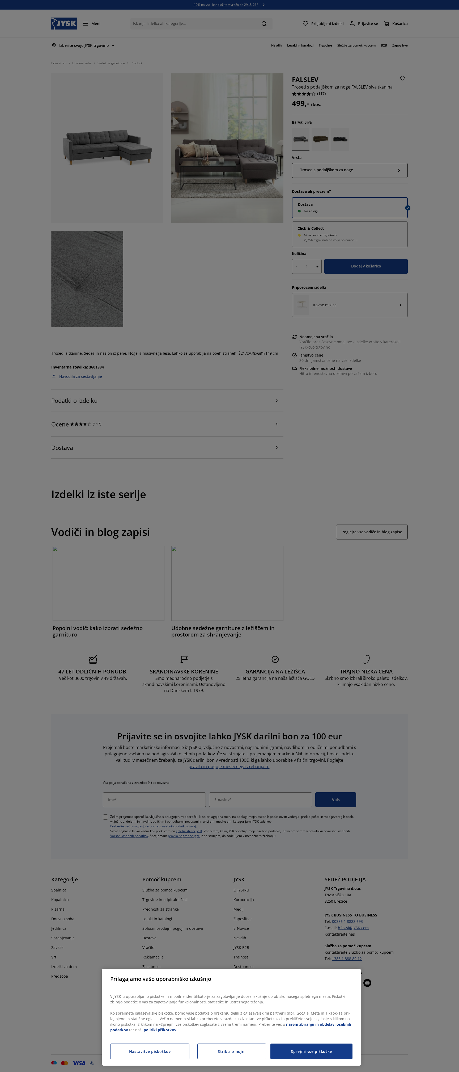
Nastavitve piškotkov (150, 1051)
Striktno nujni (232, 1051)
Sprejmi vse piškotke (311, 1051)
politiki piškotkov (160, 1029)
